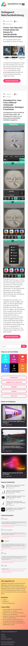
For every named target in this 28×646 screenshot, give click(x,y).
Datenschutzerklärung (8, 603)
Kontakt (14, 391)
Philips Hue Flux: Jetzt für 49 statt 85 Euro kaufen (13, 473)
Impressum (6, 601)
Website (5, 70)
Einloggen (14, 387)
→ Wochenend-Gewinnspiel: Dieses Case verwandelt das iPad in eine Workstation (13, 537)
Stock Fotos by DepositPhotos (8, 642)
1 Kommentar (8, 97)
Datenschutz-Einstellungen (7, 644)
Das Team (14, 396)
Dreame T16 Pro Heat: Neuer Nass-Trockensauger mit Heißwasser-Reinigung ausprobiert (15, 502)
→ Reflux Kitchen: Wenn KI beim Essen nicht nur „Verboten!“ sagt (13, 549)
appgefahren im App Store (14, 382)
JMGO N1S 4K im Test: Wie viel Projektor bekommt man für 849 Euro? (15, 486)
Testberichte (14, 377)
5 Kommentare (8, 24)
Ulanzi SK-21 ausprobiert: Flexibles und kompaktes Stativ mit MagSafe (15, 491)
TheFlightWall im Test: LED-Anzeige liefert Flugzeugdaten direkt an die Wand (15, 509)
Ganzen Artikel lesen (12, 81)
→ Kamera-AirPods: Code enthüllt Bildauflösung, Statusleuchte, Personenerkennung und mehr (14, 526)
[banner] (11, 4)
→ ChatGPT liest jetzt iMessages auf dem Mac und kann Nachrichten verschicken (12, 571)
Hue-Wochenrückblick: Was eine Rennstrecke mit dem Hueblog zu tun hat (13, 448)
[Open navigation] (23, 4)
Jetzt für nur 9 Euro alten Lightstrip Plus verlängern (14, 422)
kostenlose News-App (13, 592)
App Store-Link (17, 279)
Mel (17, 21)
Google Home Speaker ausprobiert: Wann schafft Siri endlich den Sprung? (15, 496)
